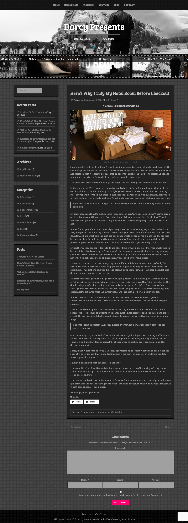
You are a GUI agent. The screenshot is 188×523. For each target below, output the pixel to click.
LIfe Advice (116, 412)
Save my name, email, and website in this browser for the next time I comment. (120, 495)
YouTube (104, 4)
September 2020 (28, 175)
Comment (120, 447)
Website (156, 479)
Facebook (88, 4)
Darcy (113, 100)
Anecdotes (103, 412)
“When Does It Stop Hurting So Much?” (32, 273)
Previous (76, 426)
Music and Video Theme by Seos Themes (114, 519)
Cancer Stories (28, 209)
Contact (129, 4)
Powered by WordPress (94, 514)
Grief (23, 216)
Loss (22, 228)
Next (168, 426)
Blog (116, 4)
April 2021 (25, 169)
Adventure (91, 412)
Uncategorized (28, 235)
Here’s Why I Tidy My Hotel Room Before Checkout (34, 264)
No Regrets (26, 147)
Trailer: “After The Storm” (34, 112)
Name (85, 479)
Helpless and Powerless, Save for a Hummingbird (35, 282)
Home (56, 4)
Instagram (71, 4)
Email (121, 479)
